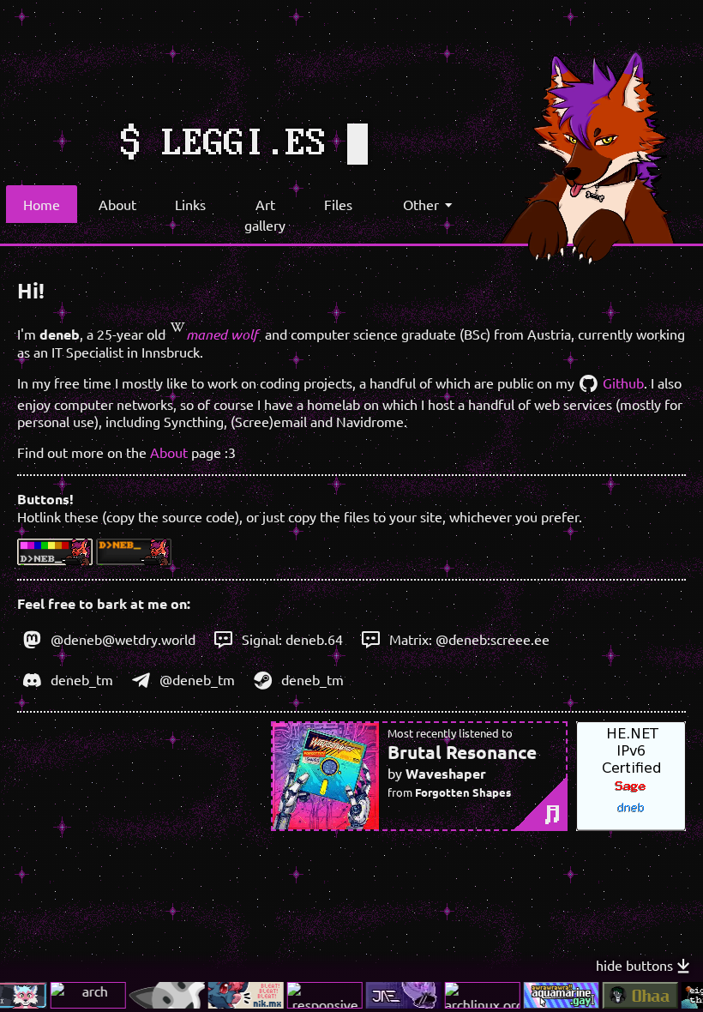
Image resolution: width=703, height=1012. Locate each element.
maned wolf (222, 334)
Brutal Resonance (462, 751)
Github (621, 382)
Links (190, 204)
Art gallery (264, 214)
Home (41, 204)
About (117, 204)
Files (338, 204)
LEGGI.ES (244, 144)
